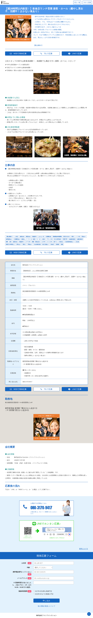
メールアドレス (24, 578)
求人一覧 (77, 2)
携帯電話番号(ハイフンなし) (22, 573)
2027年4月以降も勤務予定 (43, 591)
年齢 (29, 567)
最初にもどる (83, 549)
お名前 (26, 563)
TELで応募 (47, 53)
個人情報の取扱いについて (46, 606)
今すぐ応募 (87, 2)
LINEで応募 (75, 53)
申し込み (46, 600)
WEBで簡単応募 (19, 53)
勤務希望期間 (25, 591)
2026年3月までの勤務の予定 (44, 594)
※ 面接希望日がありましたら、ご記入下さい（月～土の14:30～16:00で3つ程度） (21, 585)
